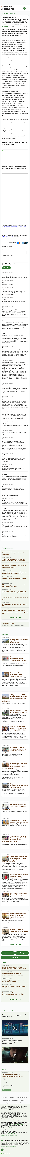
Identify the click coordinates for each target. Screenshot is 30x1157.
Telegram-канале (8, 236)
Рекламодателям (22, 1097)
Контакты (23, 1100)
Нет (7, 1082)
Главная (4, 1097)
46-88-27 (22, 1124)
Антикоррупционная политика (8, 1136)
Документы (6, 1100)
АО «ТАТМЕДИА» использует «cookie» (9, 1142)
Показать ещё (13, 617)
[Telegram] (23, 243)
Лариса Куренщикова (7, 25)
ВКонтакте (6, 226)
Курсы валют (8, 953)
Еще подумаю (9, 1085)
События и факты (8, 13)
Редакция (15, 1100)
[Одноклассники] (20, 243)
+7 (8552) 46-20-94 (14, 1124)
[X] (25, 243)
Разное (22, 1103)
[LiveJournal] (27, 243)
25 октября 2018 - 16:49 (17, 25)
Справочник (12, 1103)
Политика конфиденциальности (8, 1146)
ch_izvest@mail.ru (8, 1127)
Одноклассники (21, 226)
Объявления (15, 957)
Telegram (13, 226)
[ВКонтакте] (18, 243)
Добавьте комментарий (7, 255)
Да (6, 1079)
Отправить (6, 267)
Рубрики (12, 1097)
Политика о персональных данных (9, 1135)
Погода (22, 953)
